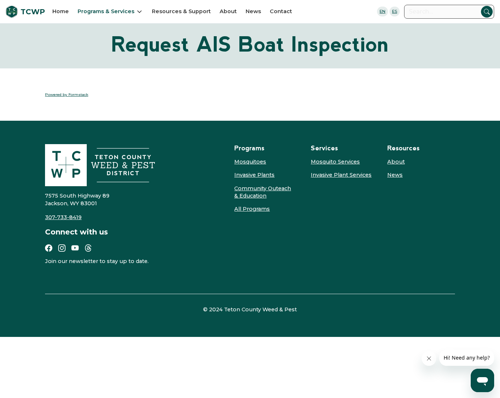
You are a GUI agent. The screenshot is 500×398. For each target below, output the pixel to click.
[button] (110, 11)
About (228, 11)
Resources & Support (181, 11)
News (253, 11)
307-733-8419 (63, 217)
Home (60, 11)
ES (394, 11)
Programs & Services (106, 11)
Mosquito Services (335, 161)
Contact (281, 11)
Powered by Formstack (66, 94)
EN (382, 11)
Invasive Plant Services (341, 175)
